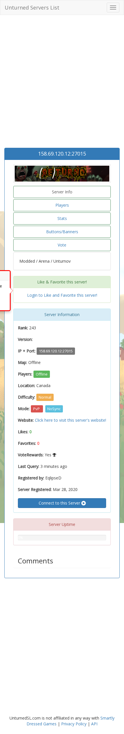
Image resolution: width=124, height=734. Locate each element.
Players (62, 205)
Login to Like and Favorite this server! (62, 295)
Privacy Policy (74, 723)
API (94, 723)
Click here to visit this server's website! (70, 420)
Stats (62, 218)
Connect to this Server (60, 503)
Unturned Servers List (32, 7)
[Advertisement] (62, 83)
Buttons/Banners (62, 231)
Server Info (62, 192)
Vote (62, 245)
